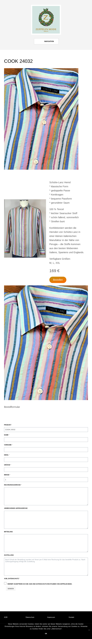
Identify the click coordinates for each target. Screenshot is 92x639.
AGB (5, 617)
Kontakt (71, 617)
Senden (11, 589)
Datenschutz (30, 617)
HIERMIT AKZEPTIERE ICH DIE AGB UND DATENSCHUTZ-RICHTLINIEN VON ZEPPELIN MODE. (39, 584)
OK (46, 633)
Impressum (51, 617)
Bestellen (58, 279)
